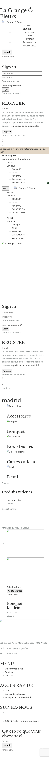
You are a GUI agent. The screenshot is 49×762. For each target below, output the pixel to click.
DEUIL (29, 35)
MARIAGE (29, 39)
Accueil (10, 162)
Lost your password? (12, 85)
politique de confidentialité (26, 126)
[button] (24, 143)
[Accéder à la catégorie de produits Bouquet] (12, 421)
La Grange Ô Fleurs (16, 13)
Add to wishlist (15, 591)
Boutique (11, 165)
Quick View (12, 594)
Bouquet (15, 431)
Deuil (12, 477)
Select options (14, 587)
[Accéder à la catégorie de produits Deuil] (10, 466)
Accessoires (19, 416)
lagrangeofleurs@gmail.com (16, 159)
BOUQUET (29, 32)
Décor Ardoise (14, 500)
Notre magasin (9, 155)
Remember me (11, 81)
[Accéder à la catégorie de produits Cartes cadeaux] (15, 451)
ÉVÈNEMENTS (29, 42)
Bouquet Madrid (14, 605)
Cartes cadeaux (22, 461)
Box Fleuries (20, 446)
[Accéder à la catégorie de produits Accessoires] (14, 406)
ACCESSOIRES (29, 45)
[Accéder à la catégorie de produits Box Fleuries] (13, 436)
